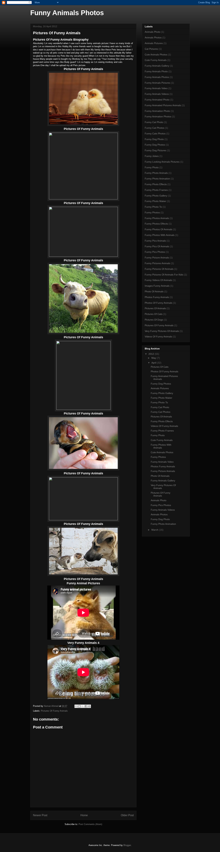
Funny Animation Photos (158, 116)
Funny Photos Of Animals (158, 229)
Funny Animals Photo (156, 71)
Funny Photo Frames (156, 190)
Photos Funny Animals (157, 297)
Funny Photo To (153, 206)
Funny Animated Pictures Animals (163, 105)
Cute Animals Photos (156, 54)
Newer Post (40, 815)
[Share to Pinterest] (89, 706)
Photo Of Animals (154, 291)
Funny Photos (152, 212)
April (154, 362)
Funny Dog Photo (154, 139)
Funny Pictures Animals (157, 263)
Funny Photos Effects (156, 223)
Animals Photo (152, 31)
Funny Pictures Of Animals (159, 269)
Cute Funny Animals (156, 60)
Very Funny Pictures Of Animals (162, 331)
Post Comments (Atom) (90, 824)
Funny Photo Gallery (156, 195)
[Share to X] (82, 706)
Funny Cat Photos (154, 127)
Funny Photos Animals (157, 218)
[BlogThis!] (79, 706)
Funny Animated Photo (157, 99)
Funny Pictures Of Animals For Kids (164, 274)
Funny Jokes (152, 156)
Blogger (127, 845)
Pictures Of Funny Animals (54, 711)
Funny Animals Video (156, 88)
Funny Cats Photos (155, 133)
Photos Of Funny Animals (158, 302)
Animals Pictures (154, 43)
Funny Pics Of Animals (157, 246)
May (154, 357)
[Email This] (76, 706)
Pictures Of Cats (153, 314)
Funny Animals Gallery (157, 65)
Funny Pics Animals (155, 240)
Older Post (127, 815)
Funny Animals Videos (157, 94)
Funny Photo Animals (156, 173)
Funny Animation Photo (157, 111)
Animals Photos (153, 37)
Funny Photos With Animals (159, 235)
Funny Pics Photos (155, 252)
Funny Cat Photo (154, 122)
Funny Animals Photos (67, 13)
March (155, 529)
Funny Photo (152, 167)
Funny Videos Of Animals (158, 280)
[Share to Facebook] (86, 706)
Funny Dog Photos (155, 144)
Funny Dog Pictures (155, 150)
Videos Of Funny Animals (158, 336)
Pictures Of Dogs (154, 319)
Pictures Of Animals (155, 308)
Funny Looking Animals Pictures (162, 161)
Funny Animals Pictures (157, 82)
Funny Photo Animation (157, 178)
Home (84, 815)
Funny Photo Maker (155, 201)
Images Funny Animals (157, 285)
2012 (151, 354)
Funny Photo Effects (156, 184)
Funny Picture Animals (157, 257)
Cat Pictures (151, 48)
